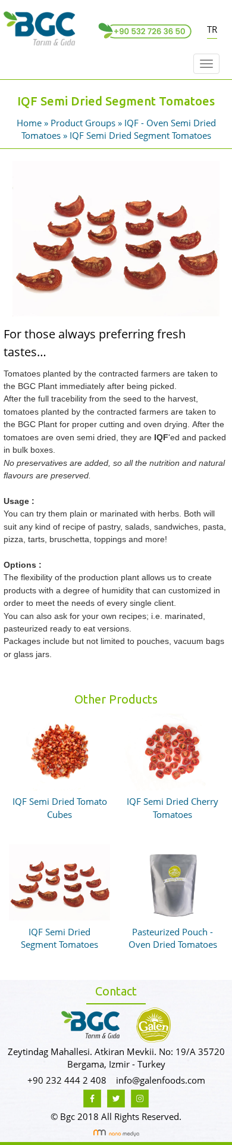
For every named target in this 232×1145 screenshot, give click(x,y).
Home (30, 123)
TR (212, 29)
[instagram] (140, 1097)
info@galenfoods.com (160, 1080)
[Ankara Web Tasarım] (116, 1132)
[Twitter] (116, 1097)
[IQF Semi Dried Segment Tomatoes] (116, 237)
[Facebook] (92, 1097)
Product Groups (84, 123)
